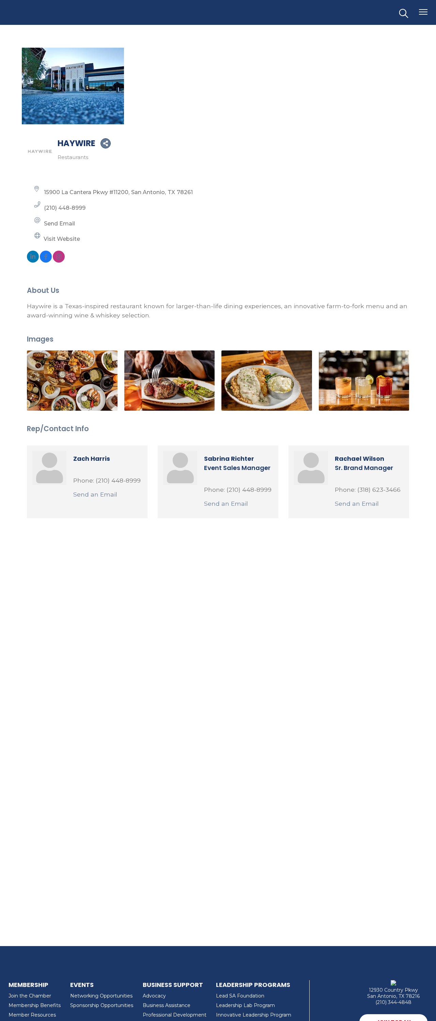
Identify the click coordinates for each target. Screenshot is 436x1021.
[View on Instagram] (59, 260)
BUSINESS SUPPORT (173, 984)
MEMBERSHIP (28, 984)
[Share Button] (105, 143)
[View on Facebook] (46, 260)
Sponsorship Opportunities (101, 1005)
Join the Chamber (30, 996)
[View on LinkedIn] (33, 260)
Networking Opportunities (101, 996)
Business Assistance (166, 1005)
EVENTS (82, 984)
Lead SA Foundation (240, 996)
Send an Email (95, 494)
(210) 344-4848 (393, 1002)
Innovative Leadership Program (253, 1015)
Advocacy (154, 996)
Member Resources (32, 1015)
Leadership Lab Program (245, 1005)
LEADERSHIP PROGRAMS (253, 984)
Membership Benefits (35, 1005)
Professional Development (174, 1015)
